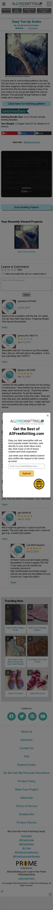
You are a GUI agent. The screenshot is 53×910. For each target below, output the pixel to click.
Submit (26, 473)
